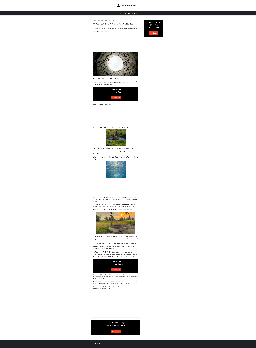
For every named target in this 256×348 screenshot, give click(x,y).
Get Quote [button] (153, 33)
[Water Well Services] (128, 6)
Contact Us (134, 13)
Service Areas (96, 343)
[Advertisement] (116, 42)
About (125, 13)
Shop (129, 13)
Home (120, 13)
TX (99, 20)
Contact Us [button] (115, 98)
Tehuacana (101, 281)
